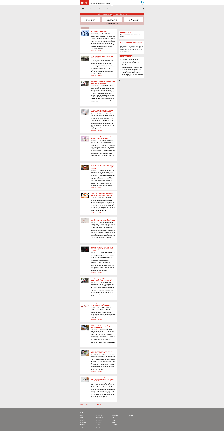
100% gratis (89, 19)
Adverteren (115, 424)
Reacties (82, 427)
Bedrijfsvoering (99, 415)
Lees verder (93, 50)
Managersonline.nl (125, 32)
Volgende (98, 404)
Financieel (98, 422)
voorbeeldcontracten (112, 19)
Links (81, 426)
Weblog (82, 419)
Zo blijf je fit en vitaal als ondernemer (130, 66)
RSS (113, 417)
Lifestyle (98, 424)
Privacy (114, 422)
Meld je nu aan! (112, 23)
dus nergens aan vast (90, 19)
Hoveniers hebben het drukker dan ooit (131, 72)
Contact (114, 419)
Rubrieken (82, 9)
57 (93, 404)
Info (99, 9)
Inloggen (142, 4)
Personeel (98, 419)
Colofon (114, 420)
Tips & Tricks (99, 426)
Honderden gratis (112, 19)
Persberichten (83, 424)
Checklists (82, 420)
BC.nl (81, 412)
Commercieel (99, 417)
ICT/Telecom (99, 420)
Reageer (100, 50)
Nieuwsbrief (115, 415)
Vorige (81, 404)
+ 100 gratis (131, 19)
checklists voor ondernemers (134, 19)
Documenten (83, 422)
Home (81, 415)
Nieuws (81, 417)
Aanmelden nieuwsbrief (135, 4)
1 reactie (100, 75)
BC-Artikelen (106, 9)
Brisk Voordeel (99, 427)
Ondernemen (91, 9)
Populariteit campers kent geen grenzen (131, 67)
